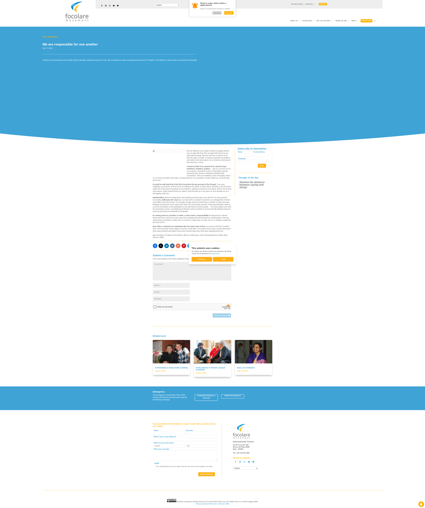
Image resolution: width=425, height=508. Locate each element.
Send (262, 166)
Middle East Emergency (233, 395)
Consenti (229, 13)
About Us (294, 21)
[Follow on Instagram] (105, 5)
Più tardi (217, 13)
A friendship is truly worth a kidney (171, 368)
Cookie (205, 504)
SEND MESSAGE (206, 474)
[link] (155, 245)
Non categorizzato (50, 37)
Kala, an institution (246, 368)
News (354, 21)
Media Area (309, 4)
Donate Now (366, 20)
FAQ (227, 504)
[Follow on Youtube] (113, 5)
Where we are (341, 21)
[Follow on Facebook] (101, 5)
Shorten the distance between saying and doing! (252, 185)
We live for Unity (323, 21)
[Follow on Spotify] (117, 5)
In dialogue (307, 21)
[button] (272, 398)
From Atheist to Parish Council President (210, 369)
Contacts (323, 4)
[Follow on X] (109, 5)
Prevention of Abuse (297, 4)
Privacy (198, 504)
